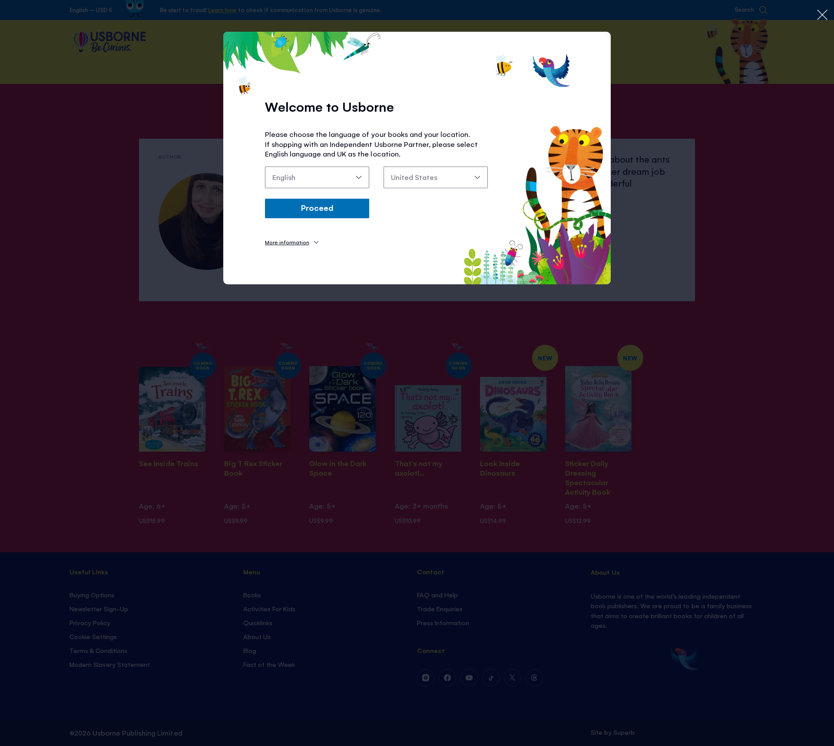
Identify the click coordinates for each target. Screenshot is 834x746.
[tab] (291, 242)
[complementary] (417, 373)
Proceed (317, 207)
